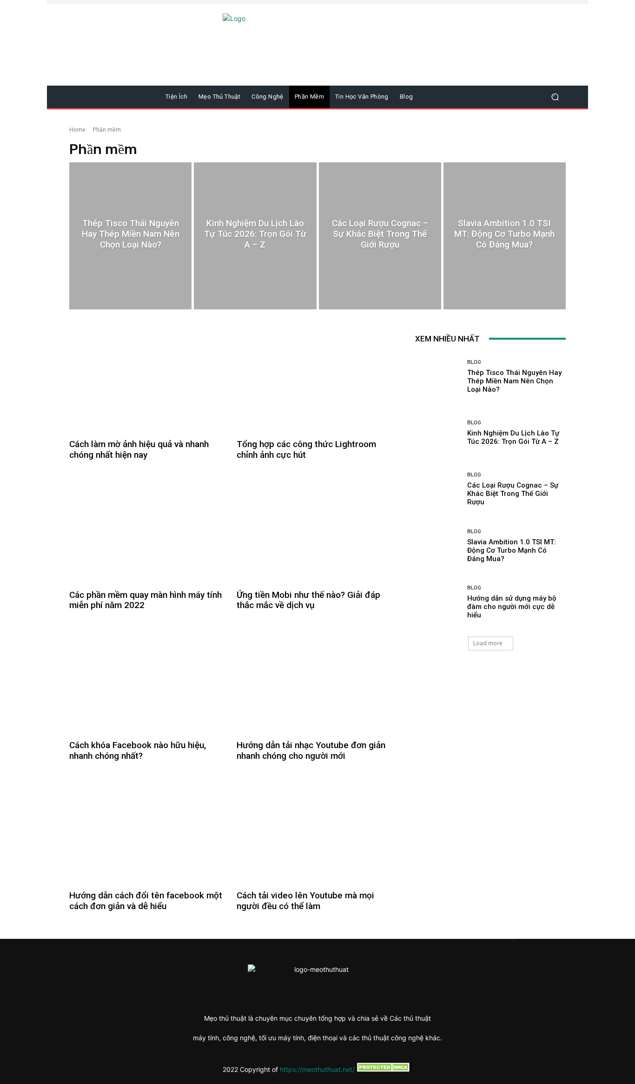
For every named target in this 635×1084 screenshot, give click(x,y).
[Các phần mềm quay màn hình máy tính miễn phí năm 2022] (147, 529)
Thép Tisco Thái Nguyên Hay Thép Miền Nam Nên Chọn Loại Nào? (514, 381)
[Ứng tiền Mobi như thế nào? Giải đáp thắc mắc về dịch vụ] (315, 529)
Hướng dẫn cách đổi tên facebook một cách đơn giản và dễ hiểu (145, 900)
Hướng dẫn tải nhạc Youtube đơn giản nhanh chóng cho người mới (311, 750)
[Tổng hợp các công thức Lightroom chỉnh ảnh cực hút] (315, 379)
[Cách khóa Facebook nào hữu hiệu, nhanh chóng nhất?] (147, 679)
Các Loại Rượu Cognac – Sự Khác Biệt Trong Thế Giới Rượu (512, 493)
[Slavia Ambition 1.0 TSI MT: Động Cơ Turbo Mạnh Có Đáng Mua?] (504, 235)
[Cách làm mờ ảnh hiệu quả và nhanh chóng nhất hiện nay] (147, 379)
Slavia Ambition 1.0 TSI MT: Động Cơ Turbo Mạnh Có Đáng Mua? (511, 550)
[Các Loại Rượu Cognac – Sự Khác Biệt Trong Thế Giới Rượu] (380, 235)
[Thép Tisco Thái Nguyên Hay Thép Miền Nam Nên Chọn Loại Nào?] (130, 235)
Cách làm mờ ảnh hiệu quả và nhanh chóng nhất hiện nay (139, 449)
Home (77, 130)
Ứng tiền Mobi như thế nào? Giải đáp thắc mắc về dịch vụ (308, 600)
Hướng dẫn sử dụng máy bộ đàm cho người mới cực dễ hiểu (511, 606)
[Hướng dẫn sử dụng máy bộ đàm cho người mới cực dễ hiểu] (437, 602)
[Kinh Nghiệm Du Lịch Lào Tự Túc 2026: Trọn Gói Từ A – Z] (255, 235)
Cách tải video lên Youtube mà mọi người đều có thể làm (305, 900)
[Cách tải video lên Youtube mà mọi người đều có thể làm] (315, 830)
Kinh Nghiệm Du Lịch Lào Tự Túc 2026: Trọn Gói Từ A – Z (513, 437)
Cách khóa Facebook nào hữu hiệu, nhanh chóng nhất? (137, 750)
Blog (474, 362)
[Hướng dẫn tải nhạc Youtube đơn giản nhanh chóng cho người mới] (315, 679)
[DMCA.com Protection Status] (383, 1069)
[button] (555, 97)
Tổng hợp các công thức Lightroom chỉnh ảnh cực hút (306, 449)
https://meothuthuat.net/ (317, 1069)
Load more (488, 643)
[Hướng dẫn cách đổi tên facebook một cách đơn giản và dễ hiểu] (147, 830)
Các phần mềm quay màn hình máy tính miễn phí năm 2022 (145, 600)
